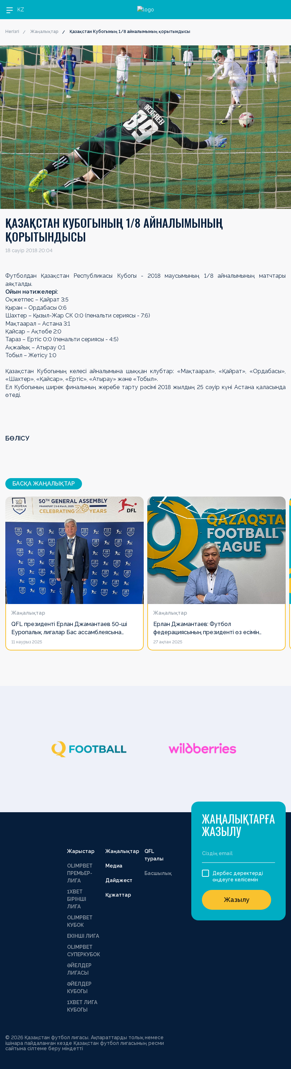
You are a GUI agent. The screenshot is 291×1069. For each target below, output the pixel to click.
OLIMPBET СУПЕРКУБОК (83, 950)
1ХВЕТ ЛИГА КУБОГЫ (82, 1006)
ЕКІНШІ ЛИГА (83, 936)
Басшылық (158, 873)
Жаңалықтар (44, 31)
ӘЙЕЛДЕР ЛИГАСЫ (79, 969)
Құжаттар (118, 895)
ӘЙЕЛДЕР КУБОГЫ (79, 987)
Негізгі (12, 31)
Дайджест (118, 880)
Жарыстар (80, 851)
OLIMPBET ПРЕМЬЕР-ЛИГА (80, 873)
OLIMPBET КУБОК (80, 921)
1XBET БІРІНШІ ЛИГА (76, 899)
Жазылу (236, 899)
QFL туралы (154, 855)
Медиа (113, 866)
